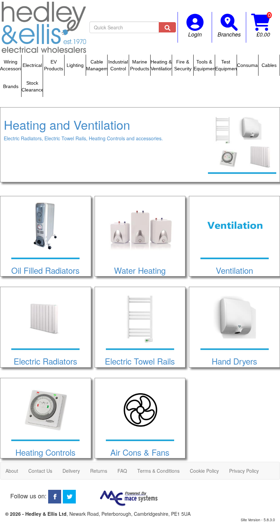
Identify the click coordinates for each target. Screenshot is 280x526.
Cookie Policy (204, 470)
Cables (269, 65)
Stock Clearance (32, 86)
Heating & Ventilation (161, 65)
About (11, 470)
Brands (10, 86)
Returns (98, 470)
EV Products (53, 65)
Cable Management (96, 65)
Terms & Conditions (158, 470)
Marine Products (139, 65)
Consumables (247, 65)
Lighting (75, 65)
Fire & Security (183, 65)
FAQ (122, 470)
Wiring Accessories (10, 65)
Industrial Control (118, 65)
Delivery (71, 470)
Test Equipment (225, 65)
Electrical (32, 65)
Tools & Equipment (204, 65)
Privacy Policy (244, 470)
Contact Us (40, 470)
